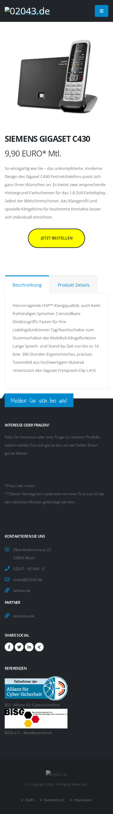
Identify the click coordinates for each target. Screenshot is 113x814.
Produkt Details (74, 285)
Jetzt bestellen (57, 237)
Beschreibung (27, 285)
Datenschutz (53, 800)
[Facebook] (9, 647)
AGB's (29, 800)
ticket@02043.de (27, 579)
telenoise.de (24, 615)
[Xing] (39, 647)
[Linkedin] (29, 647)
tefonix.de (21, 590)
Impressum (82, 800)
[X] (19, 647)
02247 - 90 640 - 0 (29, 568)
